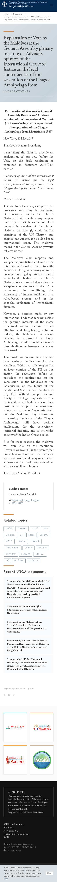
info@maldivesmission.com (25, 500)
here (6, 878)
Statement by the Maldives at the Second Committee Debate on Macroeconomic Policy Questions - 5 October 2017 (26, 626)
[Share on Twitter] (9, 695)
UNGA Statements (40, 16)
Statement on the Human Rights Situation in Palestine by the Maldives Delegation (27, 609)
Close (49, 873)
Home (7, 14)
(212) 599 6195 (29, 847)
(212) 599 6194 (14, 847)
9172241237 (17, 503)
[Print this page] (14, 695)
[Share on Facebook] (5, 695)
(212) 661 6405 (14, 850)
